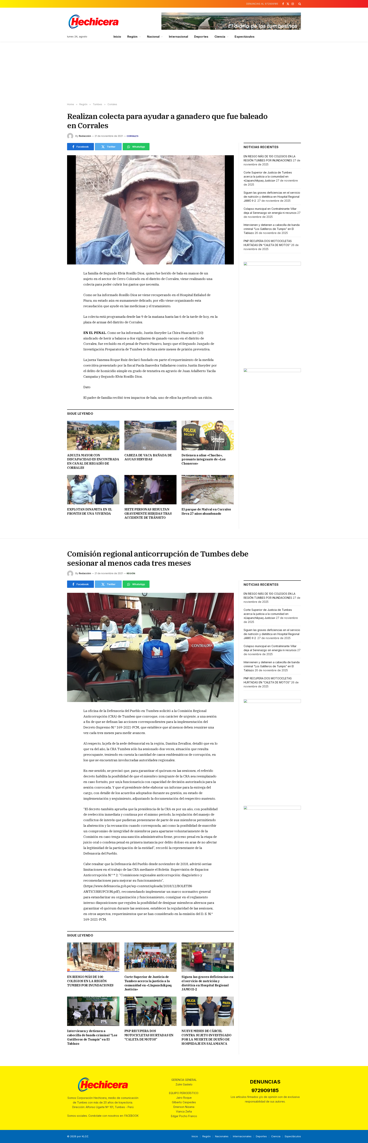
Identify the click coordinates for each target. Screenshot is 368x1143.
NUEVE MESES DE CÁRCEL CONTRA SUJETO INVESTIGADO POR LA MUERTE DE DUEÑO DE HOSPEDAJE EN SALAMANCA (206, 1037)
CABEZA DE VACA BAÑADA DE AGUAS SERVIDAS (148, 457)
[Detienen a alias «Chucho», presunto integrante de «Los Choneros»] (208, 435)
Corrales (132, 136)
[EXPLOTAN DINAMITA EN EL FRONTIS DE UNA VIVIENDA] (93, 489)
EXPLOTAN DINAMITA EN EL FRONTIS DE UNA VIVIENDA (89, 511)
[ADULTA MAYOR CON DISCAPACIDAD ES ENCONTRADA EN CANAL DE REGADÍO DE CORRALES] (93, 435)
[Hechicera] (93, 22)
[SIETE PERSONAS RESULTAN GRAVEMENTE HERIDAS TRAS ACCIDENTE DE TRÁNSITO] (150, 489)
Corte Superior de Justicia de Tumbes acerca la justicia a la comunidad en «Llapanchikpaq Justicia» (268, 176)
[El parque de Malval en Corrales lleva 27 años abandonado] (208, 489)
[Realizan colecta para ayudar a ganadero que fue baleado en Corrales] (150, 209)
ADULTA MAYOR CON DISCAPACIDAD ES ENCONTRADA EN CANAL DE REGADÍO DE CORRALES (93, 461)
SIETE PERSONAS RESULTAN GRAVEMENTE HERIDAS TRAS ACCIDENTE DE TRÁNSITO (148, 513)
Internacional (178, 36)
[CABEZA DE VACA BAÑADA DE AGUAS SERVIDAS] (150, 435)
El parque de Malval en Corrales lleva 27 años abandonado (206, 511)
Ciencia (219, 36)
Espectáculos (245, 36)
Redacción (85, 136)
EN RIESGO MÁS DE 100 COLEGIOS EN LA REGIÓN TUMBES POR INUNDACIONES (90, 981)
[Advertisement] (184, 72)
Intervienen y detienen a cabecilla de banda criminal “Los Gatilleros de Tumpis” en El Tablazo (272, 229)
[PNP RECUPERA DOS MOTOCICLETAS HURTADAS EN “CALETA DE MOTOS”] (150, 1011)
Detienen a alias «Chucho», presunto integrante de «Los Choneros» (203, 459)
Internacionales (242, 1136)
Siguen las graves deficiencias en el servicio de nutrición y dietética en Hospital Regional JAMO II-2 (272, 196)
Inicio (117, 36)
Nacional (153, 36)
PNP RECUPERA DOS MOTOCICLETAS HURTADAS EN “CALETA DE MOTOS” (148, 1035)
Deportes (201, 36)
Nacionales (221, 1136)
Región (132, 36)
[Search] (299, 4)
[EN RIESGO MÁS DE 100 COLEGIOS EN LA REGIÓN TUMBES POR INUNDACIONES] (93, 957)
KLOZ (85, 1136)
